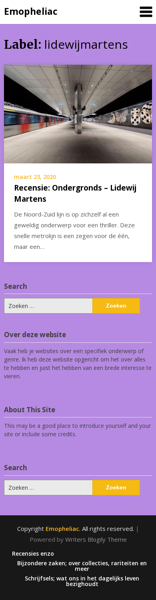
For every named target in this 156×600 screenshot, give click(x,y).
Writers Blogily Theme (96, 539)
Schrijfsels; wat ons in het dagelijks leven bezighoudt (82, 581)
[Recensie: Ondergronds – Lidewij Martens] (78, 113)
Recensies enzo (33, 553)
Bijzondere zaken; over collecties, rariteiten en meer (82, 566)
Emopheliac (31, 11)
